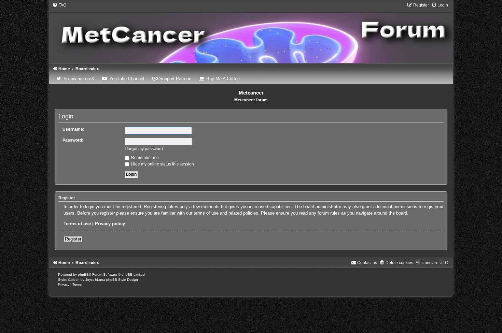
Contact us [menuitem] (367, 262)
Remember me (144, 157)
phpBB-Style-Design (122, 279)
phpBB (83, 274)
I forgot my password (144, 148)
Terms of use (77, 223)
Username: (73, 129)
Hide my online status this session (162, 164)
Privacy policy (110, 223)
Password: (72, 140)
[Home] (251, 32)
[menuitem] (59, 5)
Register (73, 239)
